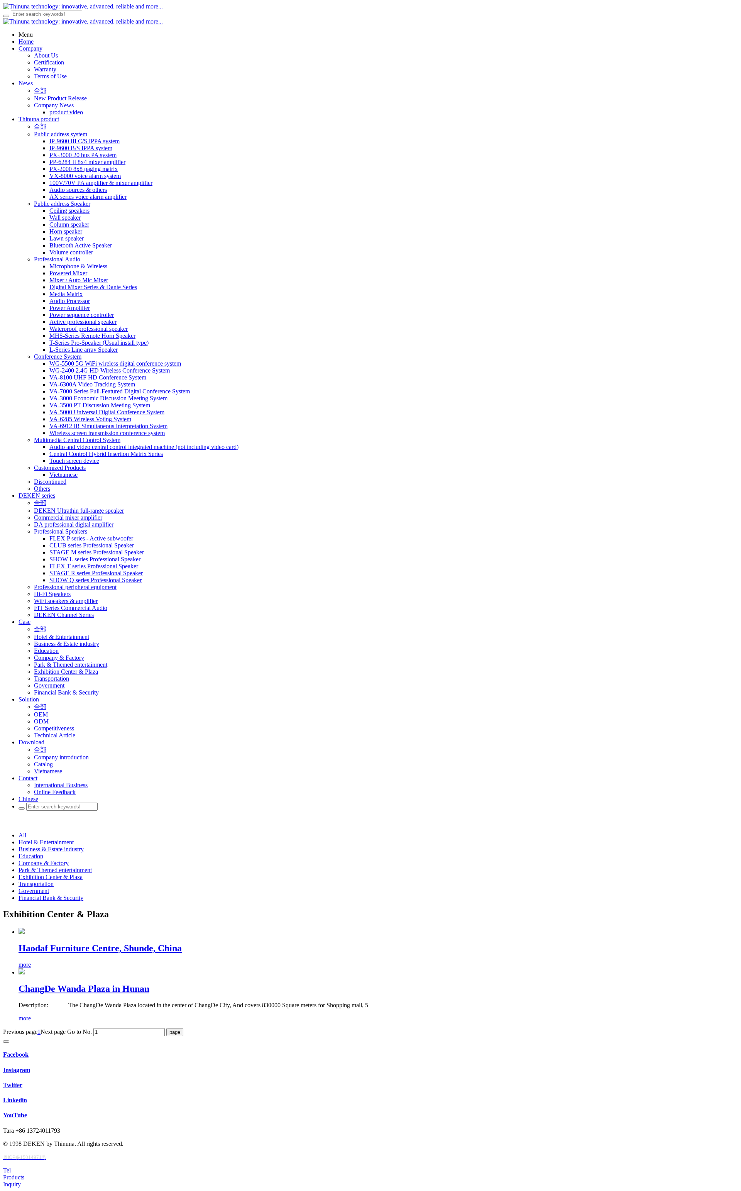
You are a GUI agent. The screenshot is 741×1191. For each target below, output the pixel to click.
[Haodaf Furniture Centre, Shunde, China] (22, 931)
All (22, 835)
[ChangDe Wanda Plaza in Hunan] (22, 972)
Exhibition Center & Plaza (51, 877)
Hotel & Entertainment (46, 842)
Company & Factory (44, 863)
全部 (40, 90)
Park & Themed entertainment (55, 870)
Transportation (36, 884)
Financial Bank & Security (51, 898)
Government (34, 891)
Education (31, 856)
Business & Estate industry (51, 849)
